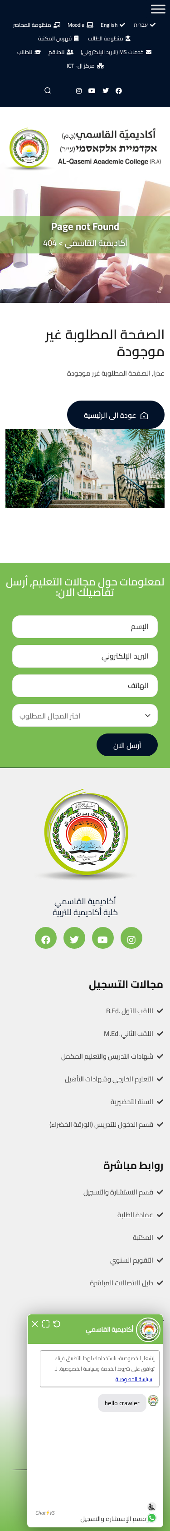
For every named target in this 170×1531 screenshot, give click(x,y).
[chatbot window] (95, 1420)
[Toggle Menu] (158, 9)
